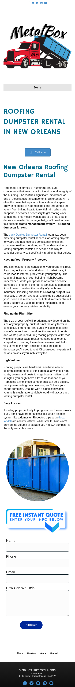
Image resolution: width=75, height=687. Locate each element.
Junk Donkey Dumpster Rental (28, 234)
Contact (54, 653)
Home (20, 653)
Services (31, 653)
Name (10, 540)
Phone (11, 556)
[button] (38, 152)
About (43, 653)
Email (10, 572)
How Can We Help (20, 588)
